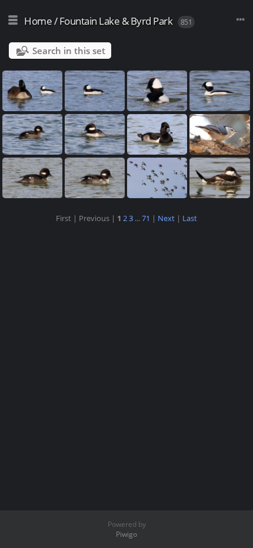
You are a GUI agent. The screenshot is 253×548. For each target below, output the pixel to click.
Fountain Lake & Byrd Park (116, 21)
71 (146, 218)
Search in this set (68, 50)
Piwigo (126, 534)
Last (189, 218)
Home (38, 21)
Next (166, 218)
